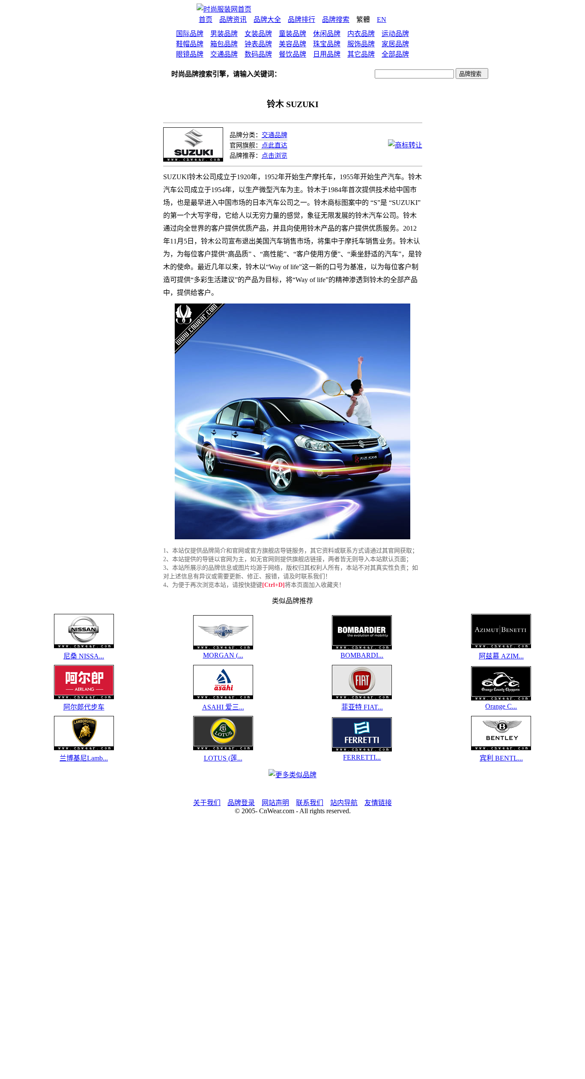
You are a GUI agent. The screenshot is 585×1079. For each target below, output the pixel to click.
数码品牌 (258, 54)
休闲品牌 (326, 33)
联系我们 (309, 802)
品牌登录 (241, 802)
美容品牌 (292, 44)
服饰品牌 (361, 44)
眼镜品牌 (189, 54)
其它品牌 (361, 54)
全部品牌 (395, 54)
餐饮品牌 (292, 54)
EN (381, 19)
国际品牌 (189, 33)
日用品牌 (326, 54)
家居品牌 (395, 44)
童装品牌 (292, 33)
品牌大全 (267, 19)
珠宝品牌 (326, 44)
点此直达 (274, 145)
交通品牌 (224, 54)
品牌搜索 (335, 19)
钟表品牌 (258, 44)
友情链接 (378, 802)
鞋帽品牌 (189, 44)
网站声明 (275, 802)
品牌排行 (301, 19)
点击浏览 (274, 155)
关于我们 (207, 802)
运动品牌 (395, 33)
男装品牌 (224, 33)
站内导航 (344, 802)
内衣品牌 (361, 33)
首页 (205, 19)
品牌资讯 (233, 19)
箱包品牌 (224, 44)
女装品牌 (258, 33)
